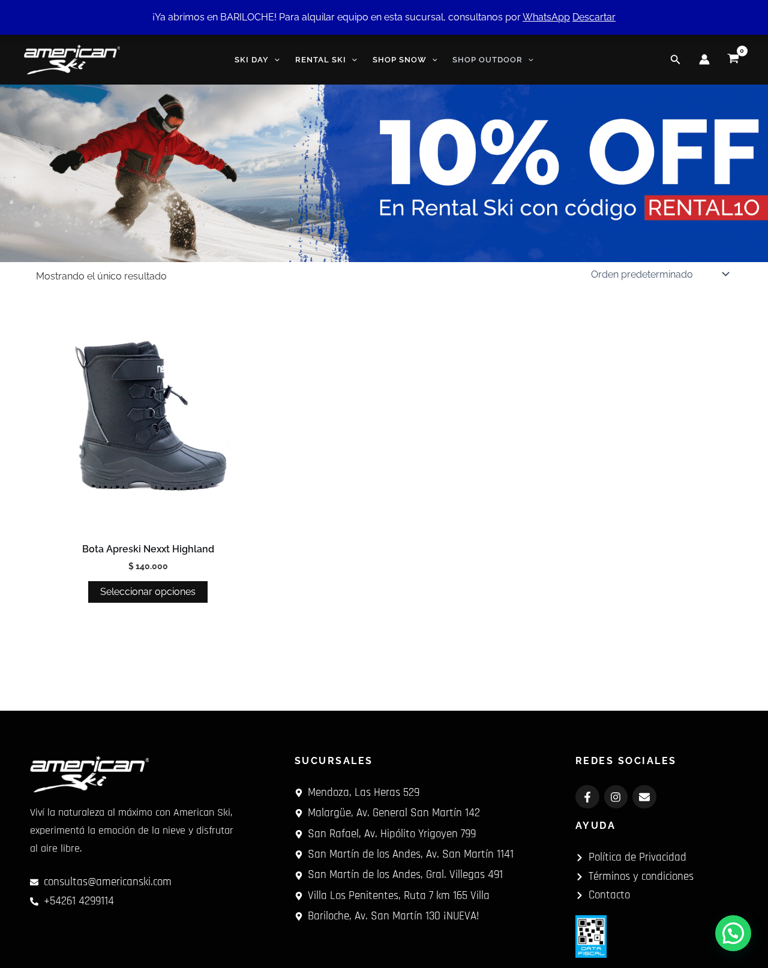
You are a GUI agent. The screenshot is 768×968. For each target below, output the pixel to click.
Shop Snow (400, 59)
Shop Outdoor (487, 59)
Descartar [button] (594, 17)
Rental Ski (320, 59)
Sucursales (334, 760)
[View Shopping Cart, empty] (733, 59)
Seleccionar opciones (148, 591)
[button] (274, 60)
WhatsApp (546, 17)
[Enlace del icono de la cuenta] (704, 59)
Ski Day (252, 59)
